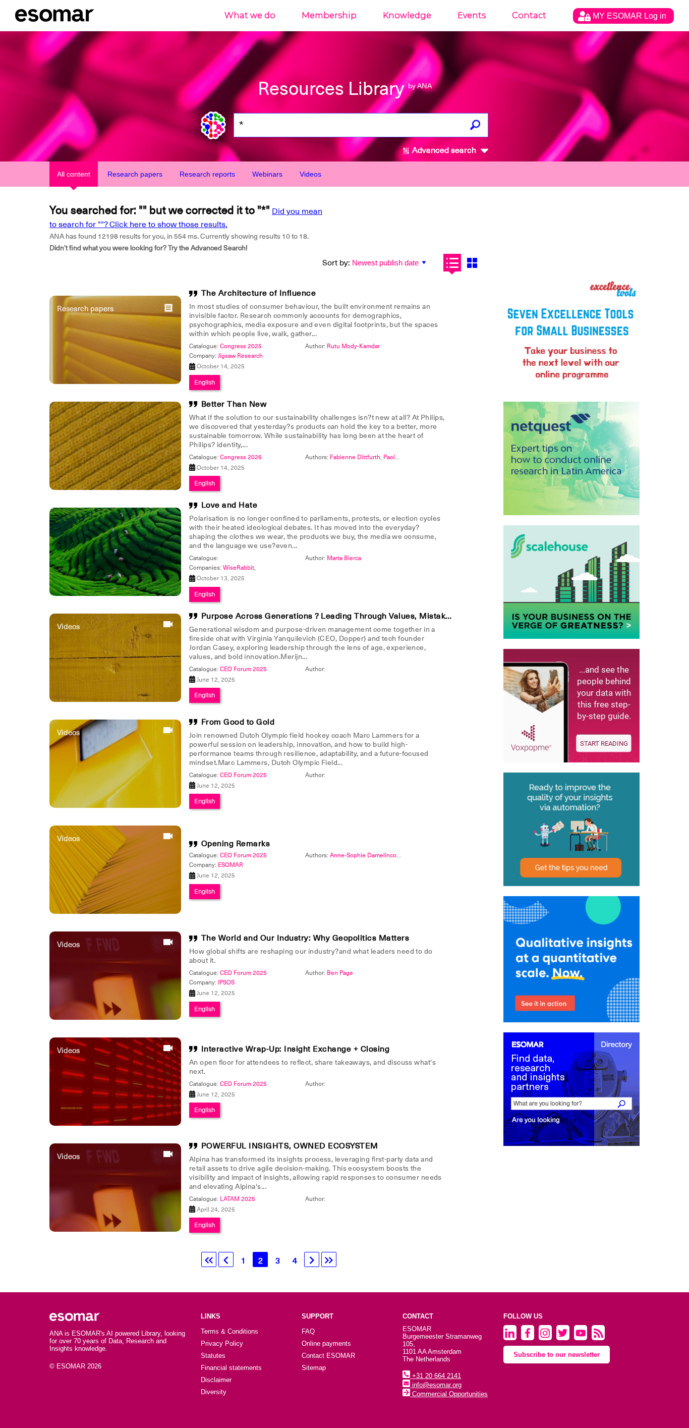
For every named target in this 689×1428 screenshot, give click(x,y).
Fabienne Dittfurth (355, 457)
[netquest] (571, 458)
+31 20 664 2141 (435, 1376)
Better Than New (234, 404)
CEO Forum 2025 (243, 669)
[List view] (452, 262)
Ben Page (340, 973)
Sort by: (336, 263)
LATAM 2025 (237, 1199)
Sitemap (314, 1367)
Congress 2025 (241, 346)
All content (73, 174)
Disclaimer (216, 1380)
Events (471, 15)
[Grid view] (472, 262)
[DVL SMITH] (571, 335)
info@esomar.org (436, 1385)
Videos (310, 174)
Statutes (213, 1355)
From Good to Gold (238, 722)
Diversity (213, 1392)
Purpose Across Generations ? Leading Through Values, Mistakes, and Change (353, 616)
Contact (529, 15)
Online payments (326, 1343)
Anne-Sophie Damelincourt (367, 855)
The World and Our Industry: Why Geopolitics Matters (305, 938)
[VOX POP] (571, 705)
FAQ (308, 1331)
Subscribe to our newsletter (556, 1354)
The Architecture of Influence (258, 293)
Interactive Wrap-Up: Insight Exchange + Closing (295, 1049)
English (204, 382)
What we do (249, 15)
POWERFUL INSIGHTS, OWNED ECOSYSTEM (289, 1146)
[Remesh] (571, 959)
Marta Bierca (344, 558)
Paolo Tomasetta (405, 457)
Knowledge (407, 15)
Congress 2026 (241, 457)
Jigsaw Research (240, 356)
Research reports (207, 174)
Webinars (267, 174)
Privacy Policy (222, 1343)
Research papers (134, 174)
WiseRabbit (238, 568)
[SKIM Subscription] (571, 829)
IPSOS (226, 982)
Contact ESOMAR (328, 1355)
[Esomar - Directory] (571, 1089)
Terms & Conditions (229, 1331)
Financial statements (231, 1367)
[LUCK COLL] (571, 582)
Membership (329, 15)
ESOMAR (230, 865)
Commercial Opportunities (449, 1394)
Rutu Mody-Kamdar (353, 346)
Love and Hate (229, 505)
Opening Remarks (235, 844)
